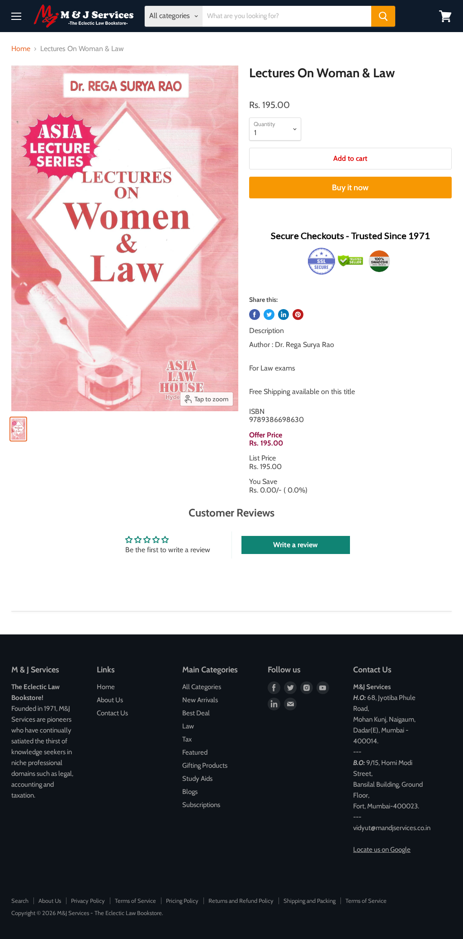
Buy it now (350, 187)
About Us (110, 700)
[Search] (383, 16)
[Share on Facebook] (254, 314)
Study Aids (197, 779)
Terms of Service (135, 900)
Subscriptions (201, 805)
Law (188, 726)
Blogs (190, 792)
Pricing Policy (182, 900)
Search (19, 900)
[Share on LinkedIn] (283, 314)
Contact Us (112, 713)
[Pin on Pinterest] (298, 314)
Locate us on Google (382, 849)
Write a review (295, 544)
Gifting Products (204, 765)
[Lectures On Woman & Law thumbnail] (18, 429)
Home (20, 49)
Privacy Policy (88, 900)
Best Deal (196, 713)
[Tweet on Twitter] (269, 314)
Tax (187, 739)
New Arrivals (200, 700)
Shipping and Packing (309, 900)
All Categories (201, 687)
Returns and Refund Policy (241, 900)
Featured (195, 752)
